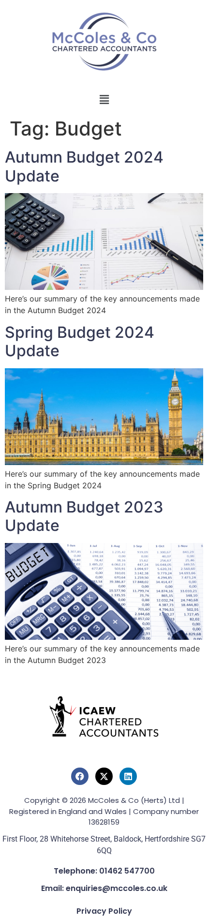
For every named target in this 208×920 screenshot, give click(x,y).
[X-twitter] (104, 776)
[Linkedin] (128, 776)
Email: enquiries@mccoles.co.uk (104, 888)
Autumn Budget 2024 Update (84, 166)
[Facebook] (80, 776)
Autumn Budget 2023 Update (84, 516)
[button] (104, 99)
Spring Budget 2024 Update (79, 341)
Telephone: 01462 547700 (104, 870)
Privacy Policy (104, 911)
